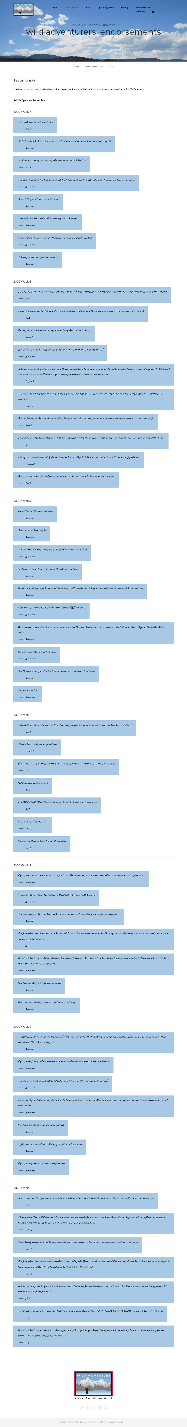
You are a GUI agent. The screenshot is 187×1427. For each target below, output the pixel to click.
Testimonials (72, 7)
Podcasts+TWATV (145, 7)
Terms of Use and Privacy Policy (114, 1422)
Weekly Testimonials (94, 66)
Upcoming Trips (106, 7)
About (55, 7)
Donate (141, 11)
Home (76, 66)
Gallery (124, 7)
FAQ (88, 7)
